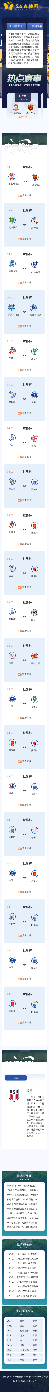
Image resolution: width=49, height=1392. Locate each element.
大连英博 (13, 271)
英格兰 (34, 489)
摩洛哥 (34, 359)
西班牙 (34, 533)
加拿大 (12, 358)
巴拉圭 (12, 401)
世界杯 (27, 167)
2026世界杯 (12, 1321)
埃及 (33, 620)
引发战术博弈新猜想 (29, 1335)
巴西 (11, 445)
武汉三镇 (35, 272)
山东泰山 (35, 228)
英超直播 (37, 26)
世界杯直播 (16, 26)
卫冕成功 (24, 1350)
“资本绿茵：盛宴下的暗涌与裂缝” (29, 1263)
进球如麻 (24, 1330)
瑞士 (11, 663)
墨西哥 (12, 489)
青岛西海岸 (13, 184)
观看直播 (22, 117)
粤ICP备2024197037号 (26, 1381)
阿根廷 (12, 619)
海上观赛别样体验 (28, 1340)
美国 (11, 576)
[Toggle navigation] (7, 13)
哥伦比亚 (35, 663)
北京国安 (13, 227)
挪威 (33, 446)
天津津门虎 (13, 314)
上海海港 (36, 184)
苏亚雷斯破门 (39, 1345)
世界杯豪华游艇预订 (17, 1340)
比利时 (34, 576)
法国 (33, 402)
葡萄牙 (12, 532)
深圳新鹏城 (35, 315)
